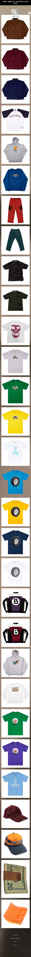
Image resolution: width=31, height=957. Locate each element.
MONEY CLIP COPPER (15, 896)
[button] (1, 12)
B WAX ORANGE (15, 934)
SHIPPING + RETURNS (15, 938)
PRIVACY (15, 945)
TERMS (15, 941)
